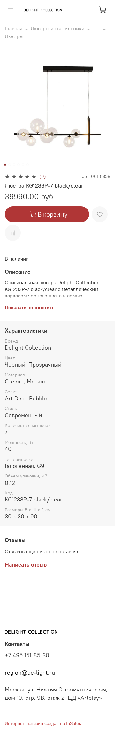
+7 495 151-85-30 (27, 655)
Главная (13, 28)
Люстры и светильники (57, 28)
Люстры (14, 36)
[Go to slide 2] (10, 165)
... (96, 28)
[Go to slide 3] (14, 165)
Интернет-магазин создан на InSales (43, 723)
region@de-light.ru (30, 672)
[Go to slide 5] (23, 165)
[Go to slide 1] (5, 165)
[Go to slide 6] (27, 165)
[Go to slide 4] (18, 165)
